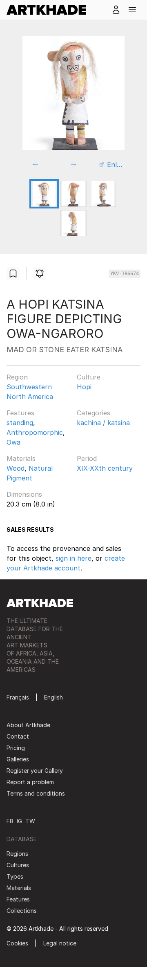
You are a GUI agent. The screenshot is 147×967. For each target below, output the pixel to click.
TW (30, 821)
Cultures (18, 865)
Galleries (18, 759)
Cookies (17, 943)
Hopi (84, 387)
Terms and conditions (36, 793)
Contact (18, 736)
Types (15, 876)
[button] (132, 9)
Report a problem (30, 781)
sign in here (73, 558)
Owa (13, 442)
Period (87, 458)
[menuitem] (50, 10)
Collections (22, 910)
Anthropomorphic (35, 432)
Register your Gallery (35, 770)
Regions (17, 853)
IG (19, 821)
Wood (15, 468)
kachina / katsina (103, 423)
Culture (88, 377)
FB (10, 821)
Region (17, 377)
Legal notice (59, 943)
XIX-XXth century (105, 468)
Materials (21, 458)
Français (18, 697)
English (53, 697)
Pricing (16, 747)
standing (20, 423)
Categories (93, 413)
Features (20, 413)
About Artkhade (28, 724)
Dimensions (24, 494)
